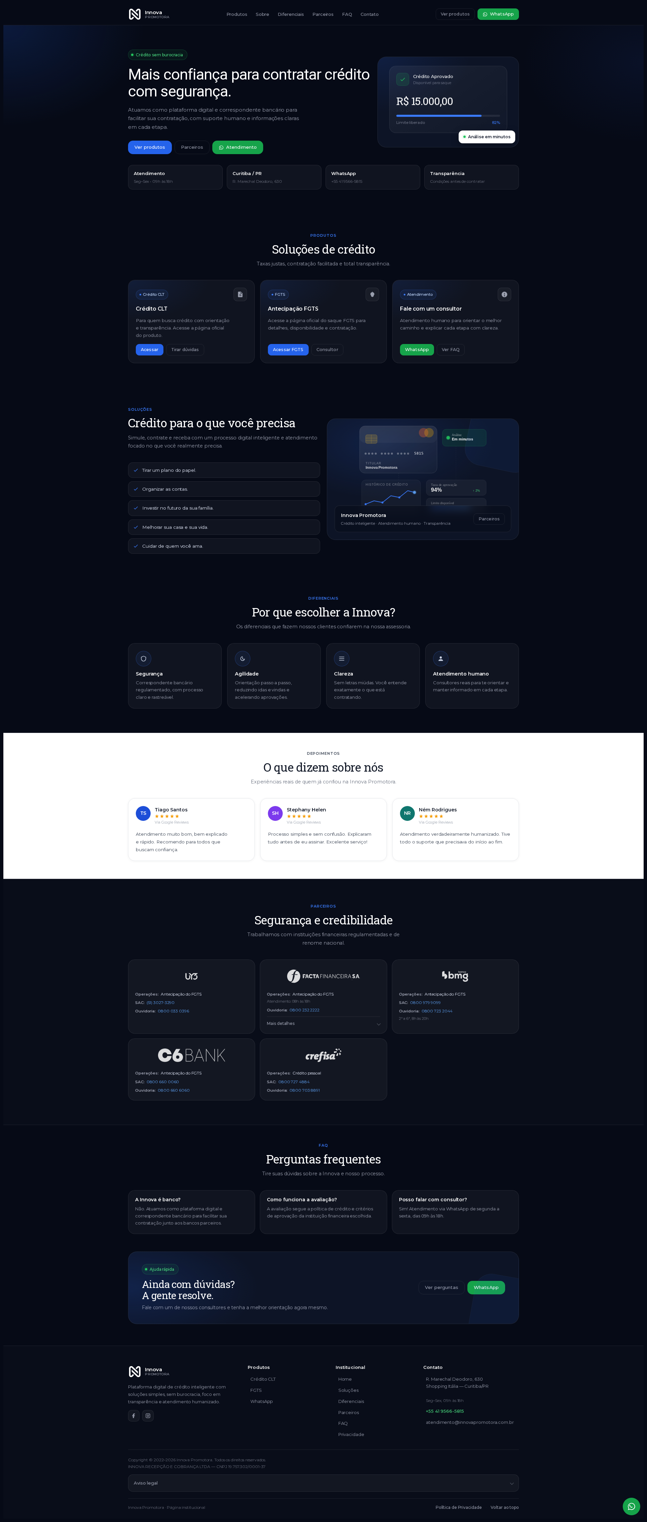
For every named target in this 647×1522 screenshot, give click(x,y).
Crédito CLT (263, 1379)
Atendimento (241, 147)
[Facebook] (134, 1416)
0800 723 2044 (437, 1010)
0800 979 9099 (425, 1002)
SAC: (140, 1002)
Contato (370, 14)
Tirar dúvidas (185, 349)
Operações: (147, 994)
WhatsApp (502, 14)
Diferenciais (291, 14)
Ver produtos (455, 14)
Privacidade (351, 1434)
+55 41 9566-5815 (445, 1411)
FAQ (347, 14)
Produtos (236, 14)
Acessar (149, 349)
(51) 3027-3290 (161, 1002)
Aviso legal (146, 1483)
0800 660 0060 (163, 1081)
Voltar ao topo (505, 1507)
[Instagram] (148, 1416)
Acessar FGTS (288, 349)
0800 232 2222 (304, 1009)
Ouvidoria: (145, 1011)
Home (345, 1379)
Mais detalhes (281, 1023)
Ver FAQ (451, 349)
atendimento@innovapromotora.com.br (470, 1422)
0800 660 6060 (174, 1090)
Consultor (327, 349)
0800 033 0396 (173, 1010)
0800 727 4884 (294, 1081)
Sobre (263, 14)
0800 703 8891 (304, 1090)
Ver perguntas (441, 1287)
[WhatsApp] (631, 1506)
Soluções (348, 1390)
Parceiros (323, 14)
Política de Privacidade (459, 1507)
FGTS (256, 1390)
